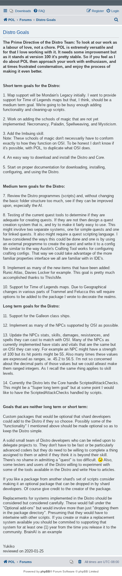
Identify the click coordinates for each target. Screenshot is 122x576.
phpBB (45, 571)
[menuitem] (20, 10)
